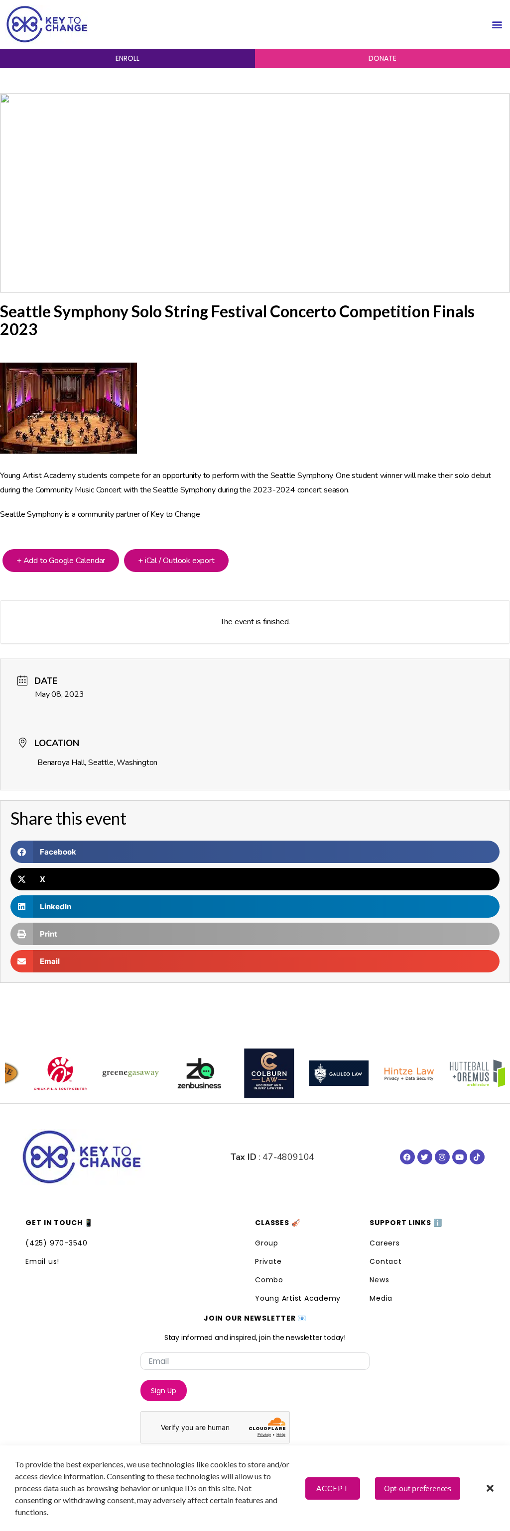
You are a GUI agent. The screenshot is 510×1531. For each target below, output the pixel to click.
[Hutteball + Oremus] (459, 1073)
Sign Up (163, 1391)
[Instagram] (442, 1156)
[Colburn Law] (250, 1073)
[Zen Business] (180, 1073)
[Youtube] (459, 1156)
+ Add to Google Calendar (60, 560)
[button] (490, 1488)
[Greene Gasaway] (110, 1073)
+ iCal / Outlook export (176, 560)
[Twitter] (424, 1156)
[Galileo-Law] (320, 1073)
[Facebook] (407, 1156)
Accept (332, 1488)
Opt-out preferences (417, 1488)
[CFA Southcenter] (41, 1073)
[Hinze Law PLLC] (389, 1073)
